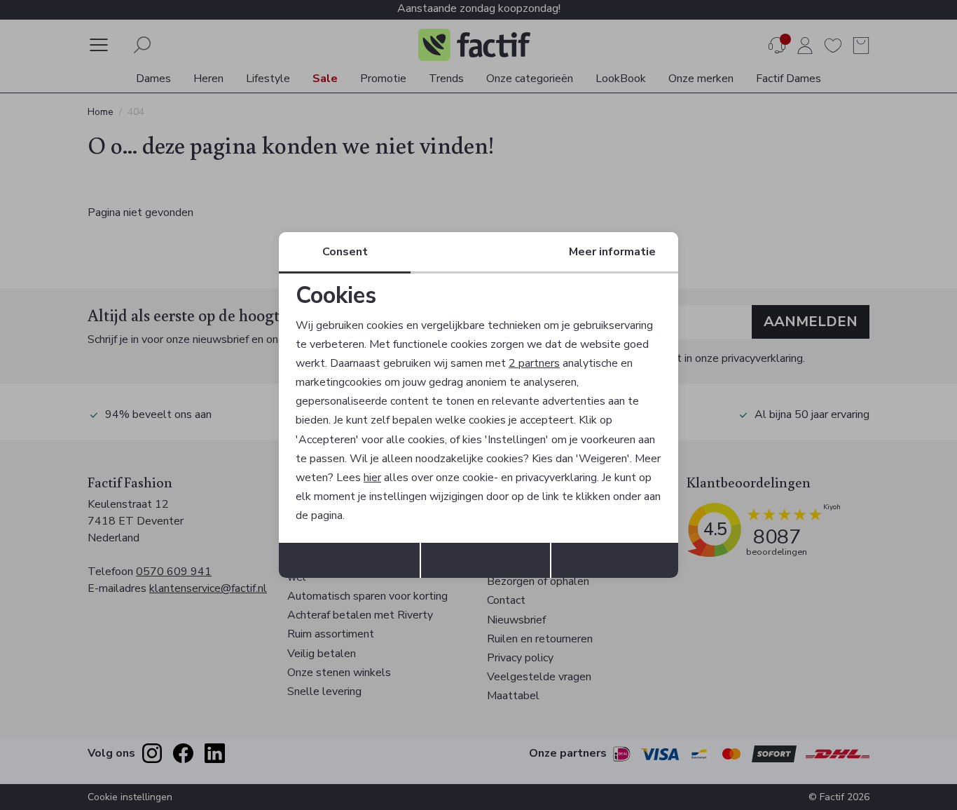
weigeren (485, 560)
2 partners (534, 363)
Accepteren (349, 560)
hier (372, 477)
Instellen (615, 560)
